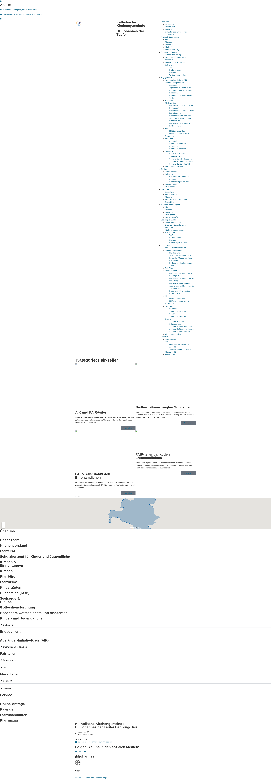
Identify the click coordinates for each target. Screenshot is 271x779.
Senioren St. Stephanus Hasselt (181, 161)
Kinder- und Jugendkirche (175, 62)
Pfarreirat (168, 29)
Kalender (168, 174)
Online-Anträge (171, 172)
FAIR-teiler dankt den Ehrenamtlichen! (153, 456)
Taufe (171, 67)
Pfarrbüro (168, 42)
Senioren (168, 151)
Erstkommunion (175, 70)
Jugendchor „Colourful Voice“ (180, 88)
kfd (166, 128)
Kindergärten (170, 47)
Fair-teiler (8, 653)
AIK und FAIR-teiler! (91, 412)
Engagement (166, 78)
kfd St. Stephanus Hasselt (179, 133)
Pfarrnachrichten (171, 184)
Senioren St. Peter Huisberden (180, 159)
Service (164, 169)
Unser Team (169, 24)
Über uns (164, 22)
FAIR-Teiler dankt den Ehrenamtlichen (92, 475)
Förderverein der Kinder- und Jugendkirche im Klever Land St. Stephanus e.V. (181, 118)
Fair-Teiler (169, 100)
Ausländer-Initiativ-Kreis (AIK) (176, 80)
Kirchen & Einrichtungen (170, 37)
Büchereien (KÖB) (172, 50)
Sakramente (169, 65)
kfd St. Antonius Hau (177, 131)
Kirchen (168, 39)
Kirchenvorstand (171, 27)
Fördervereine (170, 103)
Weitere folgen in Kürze (178, 75)
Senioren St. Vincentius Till (179, 164)
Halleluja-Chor (174, 85)
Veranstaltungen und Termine (180, 182)
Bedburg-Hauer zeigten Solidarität (163, 407)
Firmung (172, 72)
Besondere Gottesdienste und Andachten (34, 613)
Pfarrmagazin (170, 187)
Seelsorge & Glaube (168, 52)
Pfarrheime (169, 45)
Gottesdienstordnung (173, 55)
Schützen (168, 139)
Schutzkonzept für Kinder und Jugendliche (35, 556)
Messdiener (169, 136)
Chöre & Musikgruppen (174, 83)
